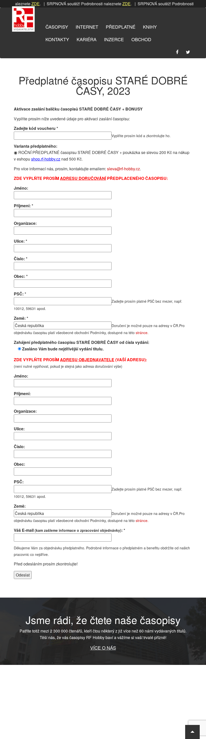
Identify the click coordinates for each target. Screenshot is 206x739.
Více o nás (103, 647)
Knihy (150, 26)
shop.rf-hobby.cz (45, 159)
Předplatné (120, 26)
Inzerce (114, 39)
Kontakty (57, 39)
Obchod (141, 39)
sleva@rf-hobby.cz (123, 169)
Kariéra (86, 39)
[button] (192, 732)
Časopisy (56, 26)
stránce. (142, 332)
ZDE (29, 4)
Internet (87, 26)
